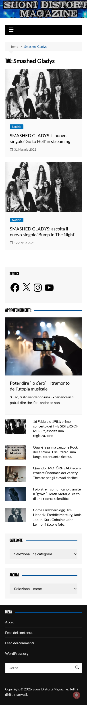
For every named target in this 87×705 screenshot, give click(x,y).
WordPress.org (16, 653)
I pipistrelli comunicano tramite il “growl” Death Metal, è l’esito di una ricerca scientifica (57, 494)
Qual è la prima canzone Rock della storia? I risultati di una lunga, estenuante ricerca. (55, 452)
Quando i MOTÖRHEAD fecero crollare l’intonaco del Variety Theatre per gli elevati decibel (57, 472)
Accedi (10, 622)
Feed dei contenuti (19, 632)
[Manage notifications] (76, 695)
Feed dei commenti (19, 643)
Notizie (16, 126)
